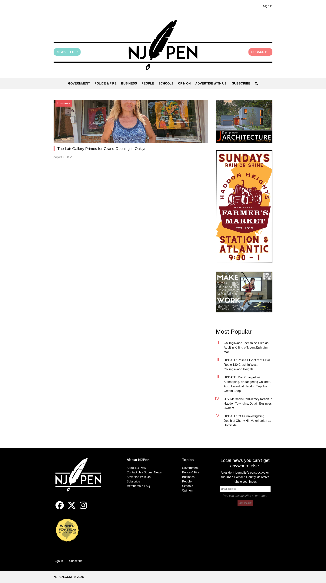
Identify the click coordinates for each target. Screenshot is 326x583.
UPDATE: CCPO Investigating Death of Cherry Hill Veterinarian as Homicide (247, 421)
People (147, 83)
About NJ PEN (136, 467)
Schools (166, 83)
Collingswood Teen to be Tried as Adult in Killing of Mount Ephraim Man (246, 347)
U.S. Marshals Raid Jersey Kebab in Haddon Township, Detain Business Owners (248, 403)
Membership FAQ (138, 486)
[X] (72, 508)
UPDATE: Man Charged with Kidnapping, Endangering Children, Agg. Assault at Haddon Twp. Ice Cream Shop (247, 384)
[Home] (80, 479)
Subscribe (260, 52)
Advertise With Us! (211, 83)
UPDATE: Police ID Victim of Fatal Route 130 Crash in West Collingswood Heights (247, 365)
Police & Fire (106, 83)
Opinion (184, 83)
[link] (244, 121)
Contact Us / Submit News (144, 472)
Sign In (267, 6)
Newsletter (67, 52)
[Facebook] (59, 508)
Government (79, 83)
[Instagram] (83, 508)
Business (129, 83)
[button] (163, 45)
